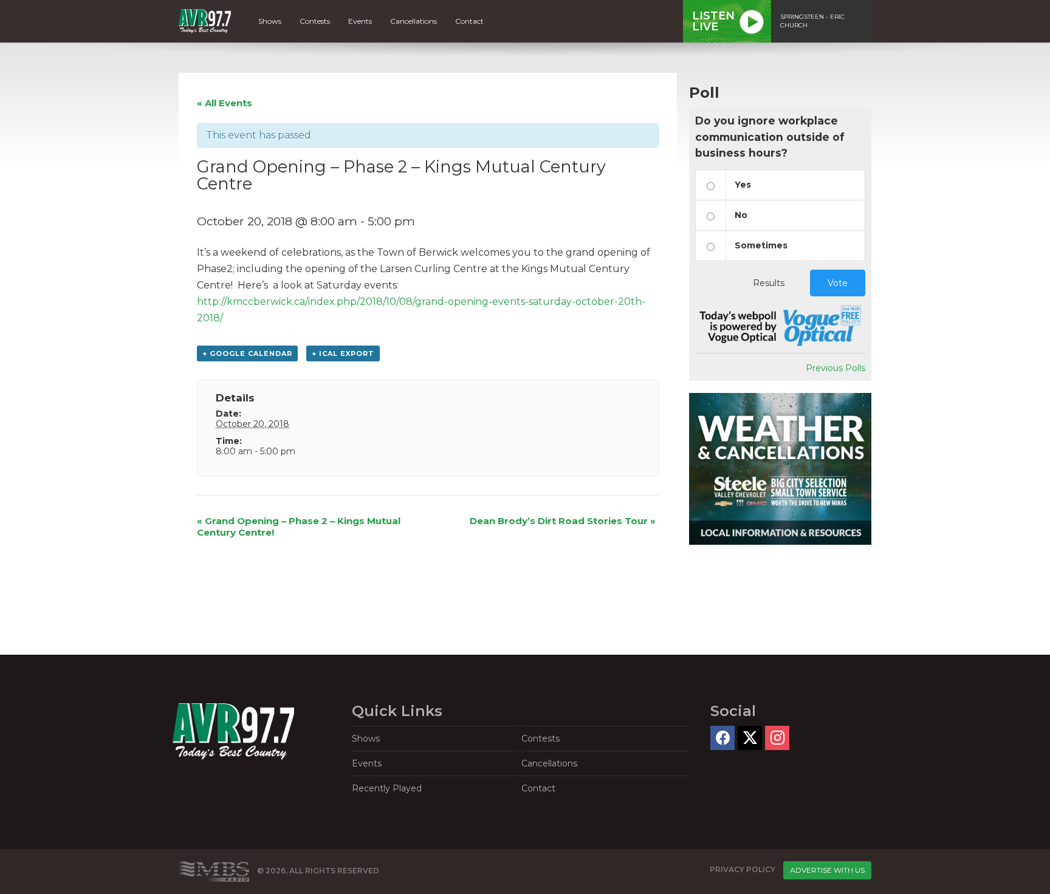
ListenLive (713, 21)
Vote (838, 283)
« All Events (224, 103)
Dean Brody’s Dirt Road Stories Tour (563, 521)
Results (768, 283)
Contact (469, 21)
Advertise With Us (827, 870)
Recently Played (387, 788)
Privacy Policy (742, 869)
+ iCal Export (343, 353)
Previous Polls (835, 368)
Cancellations (413, 21)
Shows (269, 21)
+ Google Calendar (247, 353)
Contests (315, 21)
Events (360, 21)
